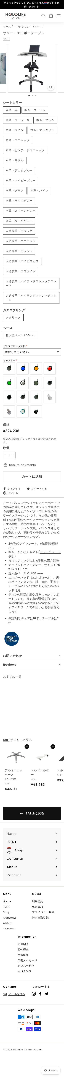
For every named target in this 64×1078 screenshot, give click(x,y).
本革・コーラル (34, 110)
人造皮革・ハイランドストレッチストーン (31, 298)
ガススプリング (14, 310)
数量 (6, 448)
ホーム (7, 26)
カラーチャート (50, 552)
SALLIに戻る (34, 813)
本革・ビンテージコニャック (25, 150)
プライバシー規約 (43, 912)
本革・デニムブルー (19, 170)
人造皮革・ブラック (19, 231)
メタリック (13, 317)
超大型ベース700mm (20, 335)
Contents (10, 917)
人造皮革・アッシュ (19, 251)
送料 (14, 439)
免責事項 (37, 907)
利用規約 (37, 901)
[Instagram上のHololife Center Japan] (34, 994)
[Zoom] (50, 87)
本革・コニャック (18, 140)
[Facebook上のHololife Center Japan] (40, 994)
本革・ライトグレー (19, 201)
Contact (9, 928)
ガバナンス (25, 971)
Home (7, 901)
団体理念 (23, 949)
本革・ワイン (15, 130)
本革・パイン (39, 191)
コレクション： (23, 26)
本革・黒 (12, 110)
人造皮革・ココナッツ (21, 241)
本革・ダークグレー (19, 221)
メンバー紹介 (26, 966)
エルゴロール (41, 577)
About (7, 923)
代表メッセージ (27, 960)
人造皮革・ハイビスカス (22, 261)
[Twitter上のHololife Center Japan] (47, 994)
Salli (6, 740)
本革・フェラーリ (18, 120)
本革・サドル (15, 160)
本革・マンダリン (42, 130)
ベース (7, 328)
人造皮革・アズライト (21, 271)
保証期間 (14, 618)
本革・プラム (45, 120)
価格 (6, 424)
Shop (6, 912)
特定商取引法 (40, 917)
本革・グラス (15, 191)
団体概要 (23, 955)
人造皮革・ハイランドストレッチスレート (31, 283)
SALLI (38, 26)
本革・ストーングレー (21, 211)
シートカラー (12, 102)
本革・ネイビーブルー (21, 181)
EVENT (7, 907)
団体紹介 (23, 944)
